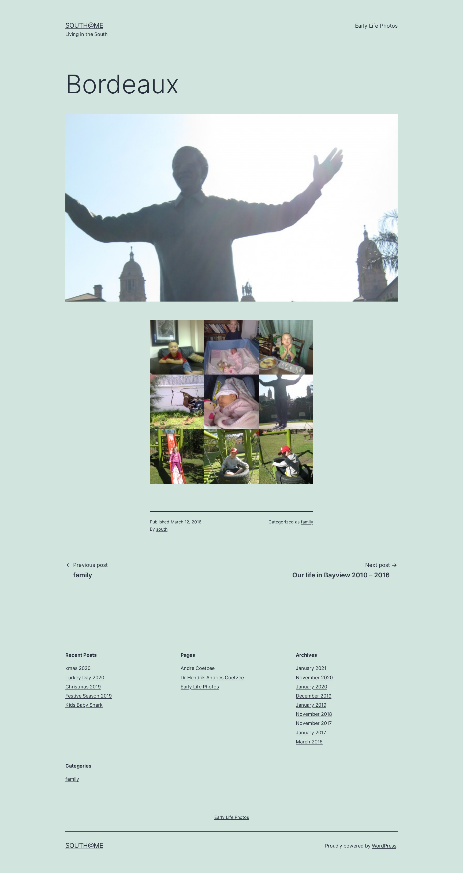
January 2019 (311, 705)
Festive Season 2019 (88, 696)
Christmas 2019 (83, 686)
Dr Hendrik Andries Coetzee (212, 677)
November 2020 (314, 677)
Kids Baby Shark (84, 705)
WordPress (384, 846)
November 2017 (314, 723)
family (307, 521)
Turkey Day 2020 (84, 677)
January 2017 (311, 732)
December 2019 (313, 696)
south (161, 529)
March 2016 (309, 741)
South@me (84, 25)
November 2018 (314, 714)
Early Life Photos (376, 26)
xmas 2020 (78, 668)
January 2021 (311, 668)
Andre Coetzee (198, 668)
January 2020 (311, 686)
